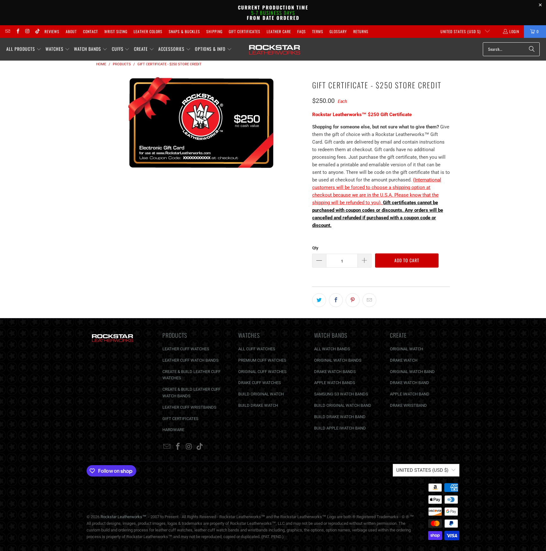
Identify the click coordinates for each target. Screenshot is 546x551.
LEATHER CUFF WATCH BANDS (190, 360)
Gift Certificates (244, 31)
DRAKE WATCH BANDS (335, 371)
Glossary (338, 31)
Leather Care (279, 31)
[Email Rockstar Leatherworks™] (7, 31)
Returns (360, 31)
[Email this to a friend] (369, 300)
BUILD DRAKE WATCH (258, 405)
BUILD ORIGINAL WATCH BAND (342, 405)
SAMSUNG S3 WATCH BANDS (341, 394)
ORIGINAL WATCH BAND (412, 371)
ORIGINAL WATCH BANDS (337, 360)
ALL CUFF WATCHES (256, 349)
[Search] (532, 49)
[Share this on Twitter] (319, 300)
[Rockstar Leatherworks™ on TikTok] (37, 31)
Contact (90, 31)
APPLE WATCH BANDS (334, 382)
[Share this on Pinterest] (353, 300)
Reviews (52, 31)
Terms (317, 31)
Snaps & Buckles (184, 31)
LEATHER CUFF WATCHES (185, 349)
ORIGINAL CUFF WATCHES (262, 371)
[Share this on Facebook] (336, 300)
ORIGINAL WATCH (406, 349)
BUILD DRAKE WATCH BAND (340, 416)
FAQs (301, 31)
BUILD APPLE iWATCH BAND (340, 428)
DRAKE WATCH (403, 360)
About (71, 31)
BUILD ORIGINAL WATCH (261, 394)
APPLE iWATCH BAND (409, 394)
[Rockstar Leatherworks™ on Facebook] (17, 31)
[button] (23, 49)
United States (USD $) (461, 31)
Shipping (214, 31)
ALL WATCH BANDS (332, 349)
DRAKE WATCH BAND (409, 382)
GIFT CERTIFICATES (180, 418)
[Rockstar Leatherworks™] (274, 49)
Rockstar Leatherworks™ (123, 516)
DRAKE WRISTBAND (408, 405)
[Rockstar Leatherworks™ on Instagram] (27, 31)
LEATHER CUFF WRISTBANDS (189, 407)
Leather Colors (148, 31)
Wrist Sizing (115, 31)
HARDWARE (173, 429)
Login (514, 31)
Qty (315, 248)
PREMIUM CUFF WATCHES (262, 360)
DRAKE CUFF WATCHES (259, 382)
